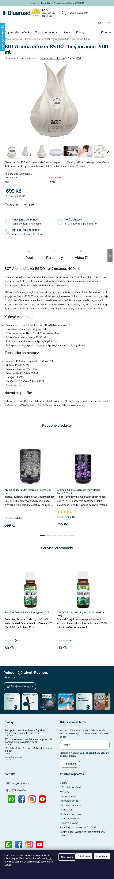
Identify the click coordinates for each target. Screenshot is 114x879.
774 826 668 (19, 790)
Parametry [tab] (54, 257)
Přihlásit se (70, 763)
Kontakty (64, 791)
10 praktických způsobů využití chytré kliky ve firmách (28, 749)
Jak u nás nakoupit (70, 818)
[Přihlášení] (99, 21)
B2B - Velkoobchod (70, 787)
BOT (78, 58)
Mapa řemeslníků (13, 757)
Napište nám (66, 809)
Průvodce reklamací (70, 805)
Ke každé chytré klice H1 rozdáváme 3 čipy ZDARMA (57, 3)
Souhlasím (102, 856)
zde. (49, 858)
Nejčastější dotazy (69, 800)
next (107, 610)
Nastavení (67, 857)
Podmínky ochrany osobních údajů (78, 827)
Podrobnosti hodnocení (52, 58)
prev (7, 610)
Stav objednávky (68, 796)
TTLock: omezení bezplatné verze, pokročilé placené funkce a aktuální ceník (28, 740)
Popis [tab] (30, 257)
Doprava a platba (69, 822)
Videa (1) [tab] (81, 257)
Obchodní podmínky (70, 814)
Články (63, 782)
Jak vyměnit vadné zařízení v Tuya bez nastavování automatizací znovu (25, 731)
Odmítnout (83, 856)
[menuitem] (17, 32)
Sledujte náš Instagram (22, 686)
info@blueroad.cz (21, 783)
